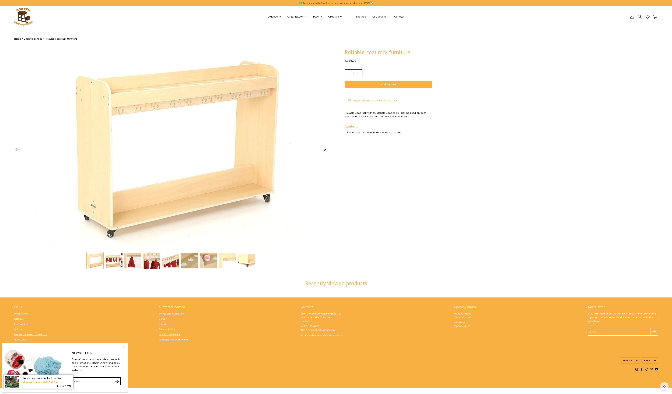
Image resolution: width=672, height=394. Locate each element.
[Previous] (17, 149)
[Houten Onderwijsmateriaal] (23, 16)
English (627, 360)
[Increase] (359, 73)
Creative (333, 16)
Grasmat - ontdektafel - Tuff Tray (40, 382)
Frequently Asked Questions (30, 334)
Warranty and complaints (173, 339)
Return (163, 324)
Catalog (18, 318)
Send (162, 318)
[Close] (123, 347)
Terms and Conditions (172, 313)
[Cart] (655, 16)
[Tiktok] (646, 369)
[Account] (632, 16)
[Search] (640, 16)
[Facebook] (641, 369)
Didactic (273, 16)
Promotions (21, 324)
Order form (20, 339)
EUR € (647, 360)
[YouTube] (656, 369)
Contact (399, 16)
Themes (361, 16)
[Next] (323, 149)
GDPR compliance (169, 334)
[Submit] (654, 332)
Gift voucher (380, 16)
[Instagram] (636, 369)
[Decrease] (347, 73)
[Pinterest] (651, 369)
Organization (295, 16)
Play (316, 16)
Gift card (19, 329)
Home (17, 38)
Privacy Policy (167, 329)
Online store (21, 313)
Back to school (33, 38)
